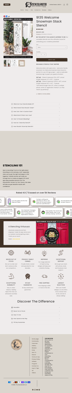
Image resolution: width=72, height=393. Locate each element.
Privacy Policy (36, 359)
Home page (35, 339)
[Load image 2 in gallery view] (14, 63)
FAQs (33, 350)
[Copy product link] (9, 17)
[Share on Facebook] (6, 17)
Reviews (34, 348)
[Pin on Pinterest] (4, 17)
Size (37, 44)
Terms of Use (36, 357)
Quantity (38, 52)
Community (35, 341)
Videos (34, 373)
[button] (7, 5)
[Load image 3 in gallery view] (21, 63)
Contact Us (35, 366)
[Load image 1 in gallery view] (7, 63)
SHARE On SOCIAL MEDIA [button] (44, 94)
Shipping (38, 34)
